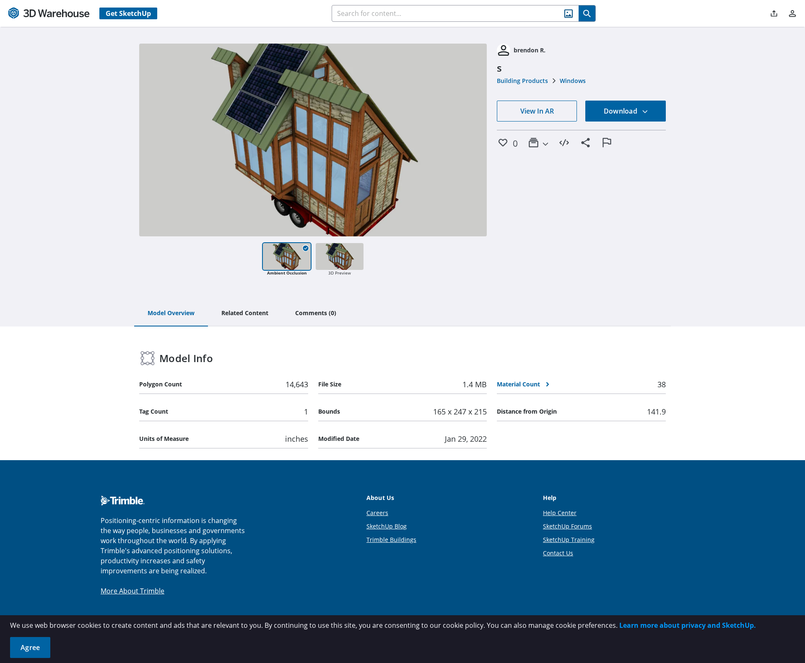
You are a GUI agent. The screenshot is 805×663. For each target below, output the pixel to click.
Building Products (522, 81)
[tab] (171, 313)
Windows (573, 81)
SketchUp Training (569, 540)
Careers (377, 513)
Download (621, 111)
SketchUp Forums (567, 526)
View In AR (537, 111)
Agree (30, 647)
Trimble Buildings (391, 540)
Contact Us (558, 553)
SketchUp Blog (386, 526)
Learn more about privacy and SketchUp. (687, 625)
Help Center (559, 513)
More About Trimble (132, 591)
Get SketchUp (128, 13)
